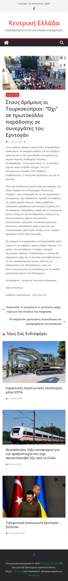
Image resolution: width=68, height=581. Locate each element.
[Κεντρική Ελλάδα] (6, 42)
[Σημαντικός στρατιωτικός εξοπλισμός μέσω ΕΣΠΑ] (34, 343)
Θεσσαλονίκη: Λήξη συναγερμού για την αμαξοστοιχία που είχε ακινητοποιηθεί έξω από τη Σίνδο (32, 454)
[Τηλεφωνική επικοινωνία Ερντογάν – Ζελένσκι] (34, 478)
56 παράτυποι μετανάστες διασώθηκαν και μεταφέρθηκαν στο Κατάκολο (35, 322)
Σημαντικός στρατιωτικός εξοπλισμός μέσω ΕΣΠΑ (34, 390)
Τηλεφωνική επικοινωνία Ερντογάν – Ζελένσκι (33, 525)
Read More (38, 294)
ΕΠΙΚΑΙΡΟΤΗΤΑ (12, 95)
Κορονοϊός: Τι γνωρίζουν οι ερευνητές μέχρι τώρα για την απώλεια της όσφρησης (33, 309)
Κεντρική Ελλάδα (34, 22)
